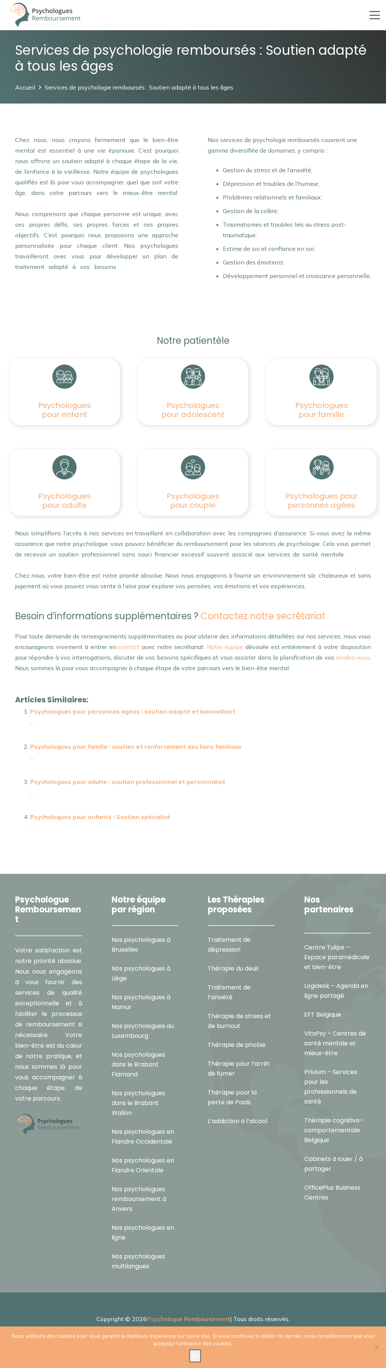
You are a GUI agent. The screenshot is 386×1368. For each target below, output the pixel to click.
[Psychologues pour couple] (193, 467)
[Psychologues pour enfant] (64, 377)
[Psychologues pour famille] (321, 377)
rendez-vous (352, 657)
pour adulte (64, 505)
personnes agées (321, 505)
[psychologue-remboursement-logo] (45, 15)
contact (128, 647)
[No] (376, 1347)
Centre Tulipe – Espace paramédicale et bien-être (336, 957)
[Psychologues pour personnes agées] (321, 467)
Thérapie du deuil (233, 968)
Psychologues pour (321, 496)
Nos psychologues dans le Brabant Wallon (138, 1103)
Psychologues (321, 405)
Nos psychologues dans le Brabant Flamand (138, 1064)
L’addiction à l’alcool (237, 1121)
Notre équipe (225, 647)
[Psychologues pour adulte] (64, 467)
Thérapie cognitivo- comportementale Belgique (333, 1130)
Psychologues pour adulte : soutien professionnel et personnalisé (127, 781)
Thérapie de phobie (237, 1044)
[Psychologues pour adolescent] (193, 377)
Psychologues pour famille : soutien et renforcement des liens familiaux (136, 746)
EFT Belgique (322, 1014)
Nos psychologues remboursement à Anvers (139, 1199)
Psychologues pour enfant (64, 410)
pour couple (193, 505)
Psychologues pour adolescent (193, 410)
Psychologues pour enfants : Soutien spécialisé (100, 817)
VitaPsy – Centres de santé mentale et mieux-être (335, 1043)
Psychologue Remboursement (188, 1319)
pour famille (321, 414)
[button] (375, 15)
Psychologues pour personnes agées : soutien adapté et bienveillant (132, 711)
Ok (195, 1356)
